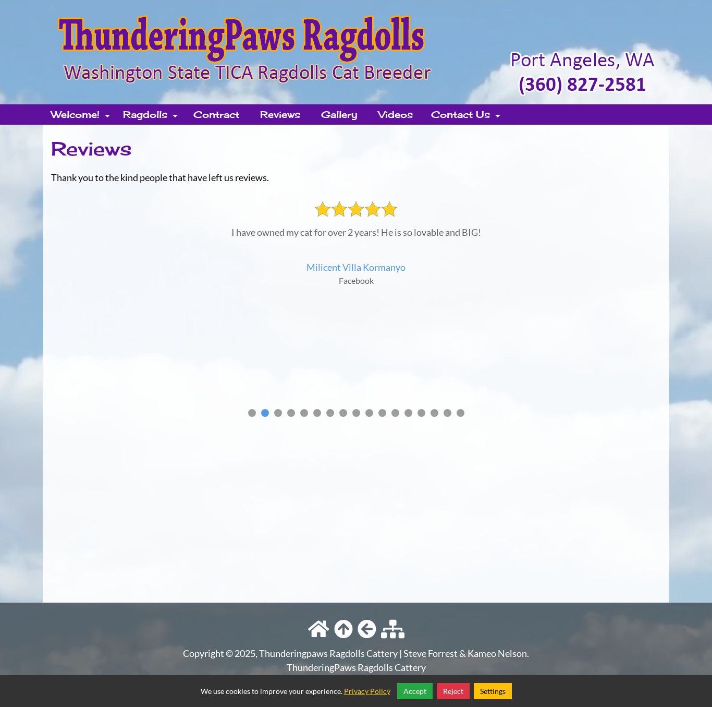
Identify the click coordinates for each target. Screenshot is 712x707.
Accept (414, 691)
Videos (395, 114)
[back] (367, 629)
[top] (343, 629)
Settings (493, 691)
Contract (216, 114)
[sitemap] (392, 629)
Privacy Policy (367, 691)
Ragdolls (151, 117)
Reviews (280, 114)
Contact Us (466, 117)
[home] (356, 51)
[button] (252, 413)
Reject (453, 691)
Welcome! (81, 117)
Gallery (339, 114)
